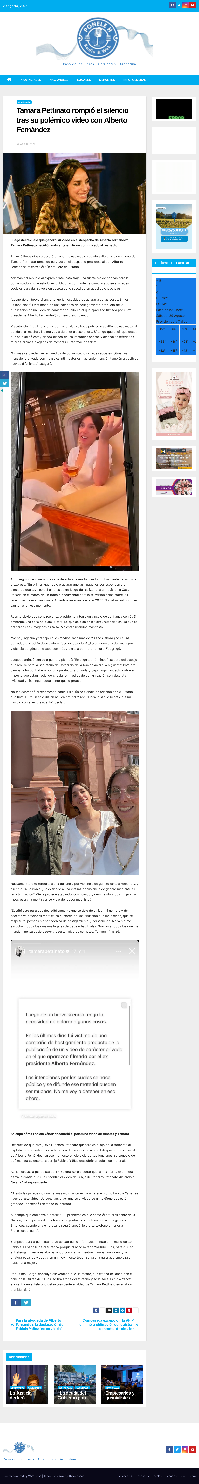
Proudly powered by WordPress (22, 1476)
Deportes (107, 79)
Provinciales (30, 79)
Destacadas (17, 1388)
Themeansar (76, 1476)
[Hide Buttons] (2, 390)
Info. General (134, 79)
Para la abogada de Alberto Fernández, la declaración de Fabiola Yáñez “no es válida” (40, 1324)
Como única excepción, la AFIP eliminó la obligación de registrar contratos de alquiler (106, 1324)
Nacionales (59, 79)
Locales (84, 79)
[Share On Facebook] (16, 1302)
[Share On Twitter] (26, 1302)
